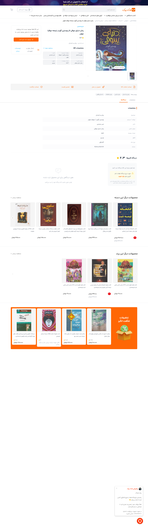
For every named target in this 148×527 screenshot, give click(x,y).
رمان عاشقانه (109, 94)
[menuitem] (130, 15)
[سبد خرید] (11, 10)
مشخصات (132, 100)
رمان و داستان (73, 43)
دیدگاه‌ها (123, 100)
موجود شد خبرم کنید (25, 40)
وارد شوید (121, 176)
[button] (12, 218)
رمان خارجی (117, 94)
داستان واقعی (100, 94)
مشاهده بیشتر (16, 198)
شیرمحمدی (80, 26)
